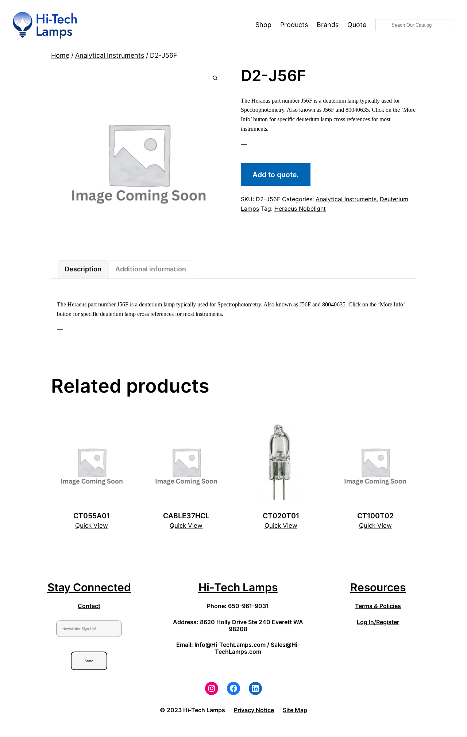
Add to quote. (275, 174)
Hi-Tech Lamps (238, 587)
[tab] (83, 269)
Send (89, 661)
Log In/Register (378, 622)
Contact (89, 606)
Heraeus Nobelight (300, 208)
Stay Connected (89, 587)
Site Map (295, 710)
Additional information (150, 269)
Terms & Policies (378, 606)
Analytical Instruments (109, 55)
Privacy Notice (254, 710)
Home (60, 55)
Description (83, 269)
